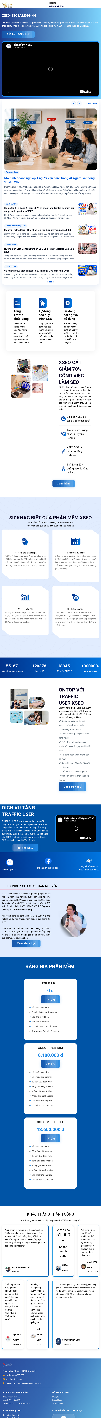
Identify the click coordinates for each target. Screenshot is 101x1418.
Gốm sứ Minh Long (71, 1324)
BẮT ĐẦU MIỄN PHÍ (18, 34)
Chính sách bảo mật (12, 1385)
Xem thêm (63, 468)
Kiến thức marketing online (16, 187)
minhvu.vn (15, 1256)
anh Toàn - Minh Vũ (21, 1252)
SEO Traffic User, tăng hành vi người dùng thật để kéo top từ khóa (40, 234)
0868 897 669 (18, 1360)
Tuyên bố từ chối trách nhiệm (16, 1388)
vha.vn (39, 1329)
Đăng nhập (57, 1385)
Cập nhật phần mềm (12, 1403)
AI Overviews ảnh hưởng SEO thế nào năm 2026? (38, 168)
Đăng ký (50, 984)
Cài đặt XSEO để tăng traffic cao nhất (78, 403)
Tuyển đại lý (57, 1388)
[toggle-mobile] (97, 3)
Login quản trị (9, 1406)
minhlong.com (67, 1329)
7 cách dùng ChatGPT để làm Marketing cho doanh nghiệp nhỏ (38, 255)
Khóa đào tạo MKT (11, 1400)
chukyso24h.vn (93, 1256)
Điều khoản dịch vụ (11, 1381)
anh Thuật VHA (40, 1319)
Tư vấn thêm (91, 103)
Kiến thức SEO (11, 162)
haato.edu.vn (16, 1329)
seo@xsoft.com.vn (14, 1364)
